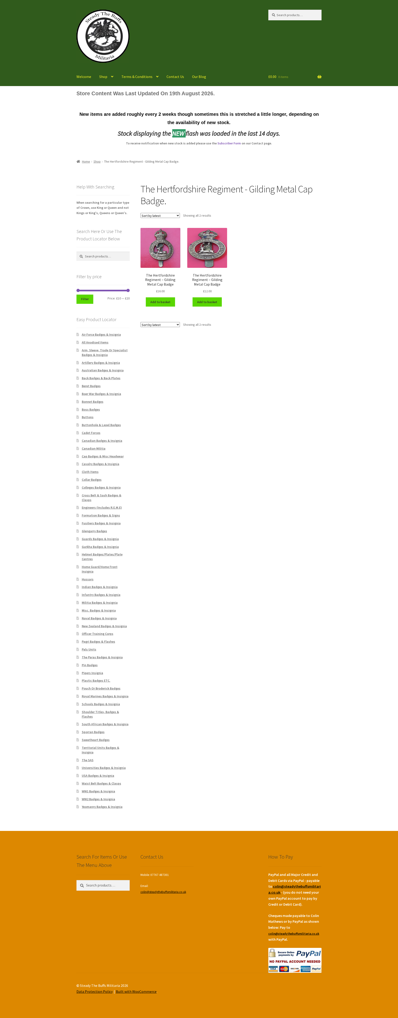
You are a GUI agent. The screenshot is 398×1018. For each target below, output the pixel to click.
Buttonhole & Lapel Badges (101, 425)
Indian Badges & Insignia (100, 587)
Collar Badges (92, 480)
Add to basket (160, 302)
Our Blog (199, 76)
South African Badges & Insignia (105, 724)
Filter (85, 299)
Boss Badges (91, 409)
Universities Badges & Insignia (104, 768)
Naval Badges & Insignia (99, 618)
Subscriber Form (229, 143)
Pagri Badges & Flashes (98, 641)
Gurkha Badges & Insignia (100, 547)
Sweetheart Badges (96, 740)
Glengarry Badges (94, 531)
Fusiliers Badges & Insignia (101, 523)
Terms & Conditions (136, 76)
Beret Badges (91, 386)
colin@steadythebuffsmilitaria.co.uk (163, 892)
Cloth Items (90, 472)
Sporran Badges (93, 732)
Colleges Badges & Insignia (101, 487)
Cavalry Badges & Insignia (100, 464)
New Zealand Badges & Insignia (104, 626)
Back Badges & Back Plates (101, 378)
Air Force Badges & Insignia (101, 334)
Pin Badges (90, 665)
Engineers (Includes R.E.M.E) (102, 507)
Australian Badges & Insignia (103, 370)
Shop (103, 76)
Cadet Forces (91, 433)
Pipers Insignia (92, 673)
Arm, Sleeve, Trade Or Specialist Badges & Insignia (105, 352)
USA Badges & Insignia (98, 775)
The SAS (88, 760)
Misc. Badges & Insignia (99, 610)
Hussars (88, 579)
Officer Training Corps (97, 634)
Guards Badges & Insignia (100, 539)
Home (86, 161)
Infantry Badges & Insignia (101, 595)
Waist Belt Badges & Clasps (101, 783)
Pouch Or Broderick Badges (101, 688)
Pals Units (89, 649)
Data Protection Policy (94, 991)
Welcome (83, 76)
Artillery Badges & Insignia (101, 363)
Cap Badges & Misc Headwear (103, 456)
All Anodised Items (95, 342)
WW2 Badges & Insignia (98, 799)
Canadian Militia (93, 448)
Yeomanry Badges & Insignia (102, 807)
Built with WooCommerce (136, 991)
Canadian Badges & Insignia (102, 441)
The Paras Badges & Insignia (102, 657)
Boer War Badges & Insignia (101, 394)
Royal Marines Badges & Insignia (105, 696)
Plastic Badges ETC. (96, 680)
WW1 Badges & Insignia (98, 791)
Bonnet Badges (92, 402)
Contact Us (175, 76)
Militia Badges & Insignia (100, 602)
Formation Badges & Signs (101, 515)
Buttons (88, 417)
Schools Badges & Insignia (101, 704)
